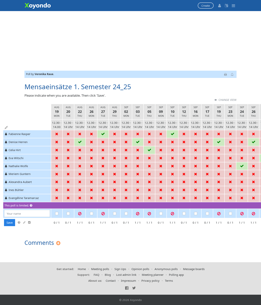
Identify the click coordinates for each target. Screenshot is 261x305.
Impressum (128, 280)
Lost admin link (126, 275)
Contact (111, 280)
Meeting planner (153, 275)
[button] (206, 5)
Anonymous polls (166, 269)
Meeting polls (100, 269)
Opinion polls (140, 269)
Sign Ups (120, 269)
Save (9, 222)
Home (82, 269)
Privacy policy (150, 280)
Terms (169, 280)
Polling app (176, 275)
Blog (108, 275)
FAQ (96, 275)
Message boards (194, 269)
